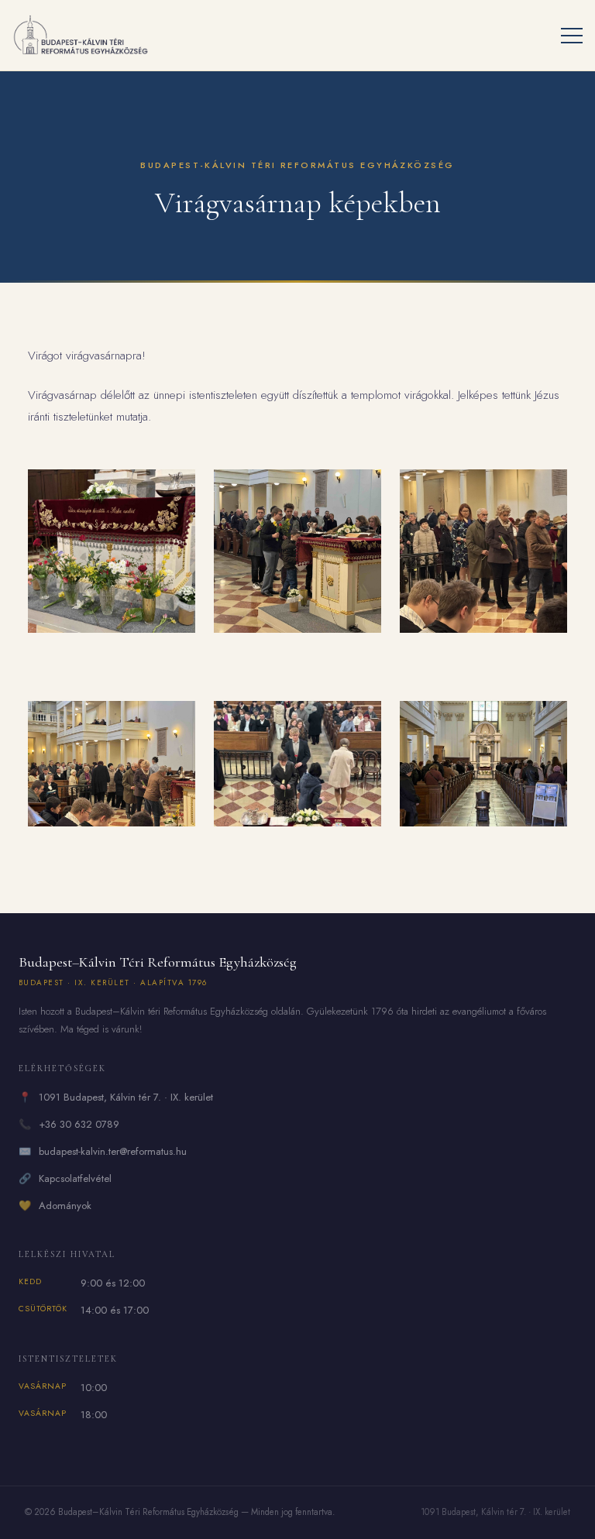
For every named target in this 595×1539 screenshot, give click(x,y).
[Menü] (572, 35)
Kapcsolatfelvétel (75, 1178)
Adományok (65, 1205)
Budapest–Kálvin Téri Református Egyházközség (158, 970)
